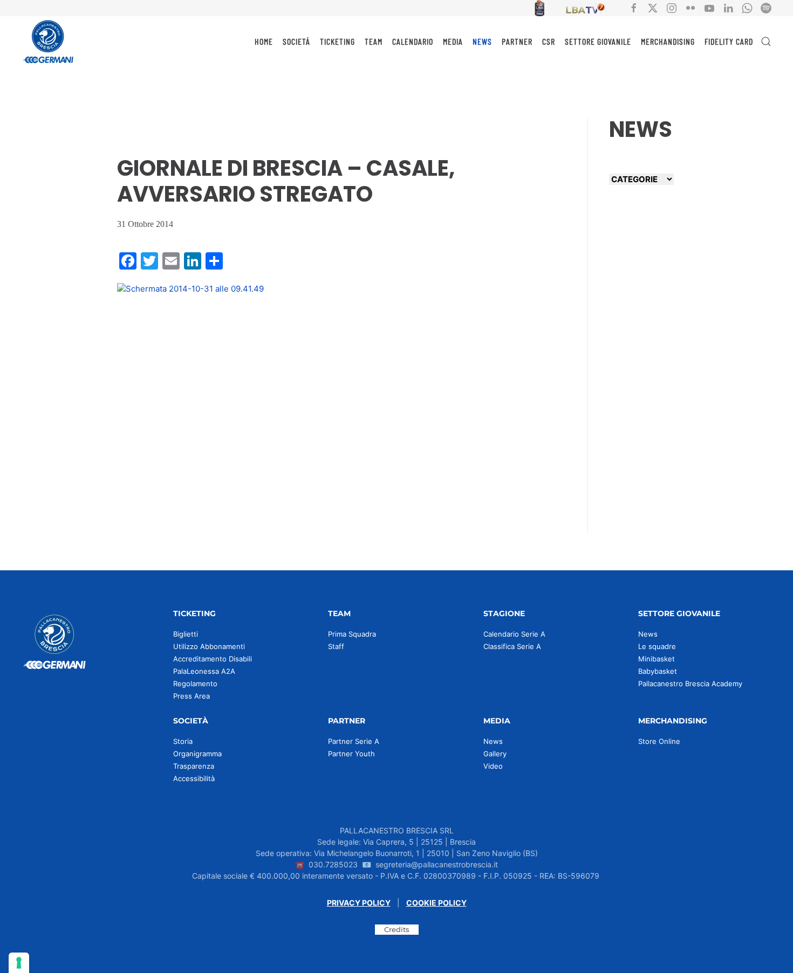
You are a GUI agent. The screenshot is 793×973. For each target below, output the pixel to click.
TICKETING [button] (337, 41)
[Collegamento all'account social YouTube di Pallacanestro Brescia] (709, 7)
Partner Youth (351, 753)
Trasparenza (193, 766)
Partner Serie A (353, 741)
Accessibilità (194, 778)
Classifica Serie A (512, 646)
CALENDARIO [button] (412, 41)
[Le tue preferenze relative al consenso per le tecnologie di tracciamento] (19, 963)
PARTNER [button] (517, 41)
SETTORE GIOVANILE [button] (598, 41)
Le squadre (657, 646)
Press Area (191, 696)
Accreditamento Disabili (212, 658)
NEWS (482, 41)
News (648, 634)
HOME (264, 41)
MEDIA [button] (453, 41)
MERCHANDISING (668, 41)
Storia (183, 741)
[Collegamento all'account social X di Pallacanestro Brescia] (652, 7)
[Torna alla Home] (49, 41)
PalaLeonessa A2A (204, 671)
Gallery (495, 753)
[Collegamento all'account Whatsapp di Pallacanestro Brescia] (747, 7)
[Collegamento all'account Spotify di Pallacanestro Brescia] (766, 7)
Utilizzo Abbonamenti (209, 646)
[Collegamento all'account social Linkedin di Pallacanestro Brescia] (728, 7)
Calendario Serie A (514, 634)
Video (493, 766)
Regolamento (195, 683)
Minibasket (656, 658)
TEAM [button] (373, 41)
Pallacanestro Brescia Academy (690, 683)
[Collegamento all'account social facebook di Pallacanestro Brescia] (633, 7)
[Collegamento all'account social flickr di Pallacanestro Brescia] (690, 7)
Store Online (659, 741)
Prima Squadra (352, 634)
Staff (336, 646)
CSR (548, 41)
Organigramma (197, 753)
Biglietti (185, 634)
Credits (396, 929)
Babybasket (657, 671)
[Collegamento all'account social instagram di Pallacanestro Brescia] (671, 7)
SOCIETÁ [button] (296, 41)
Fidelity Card (729, 41)
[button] (766, 41)
